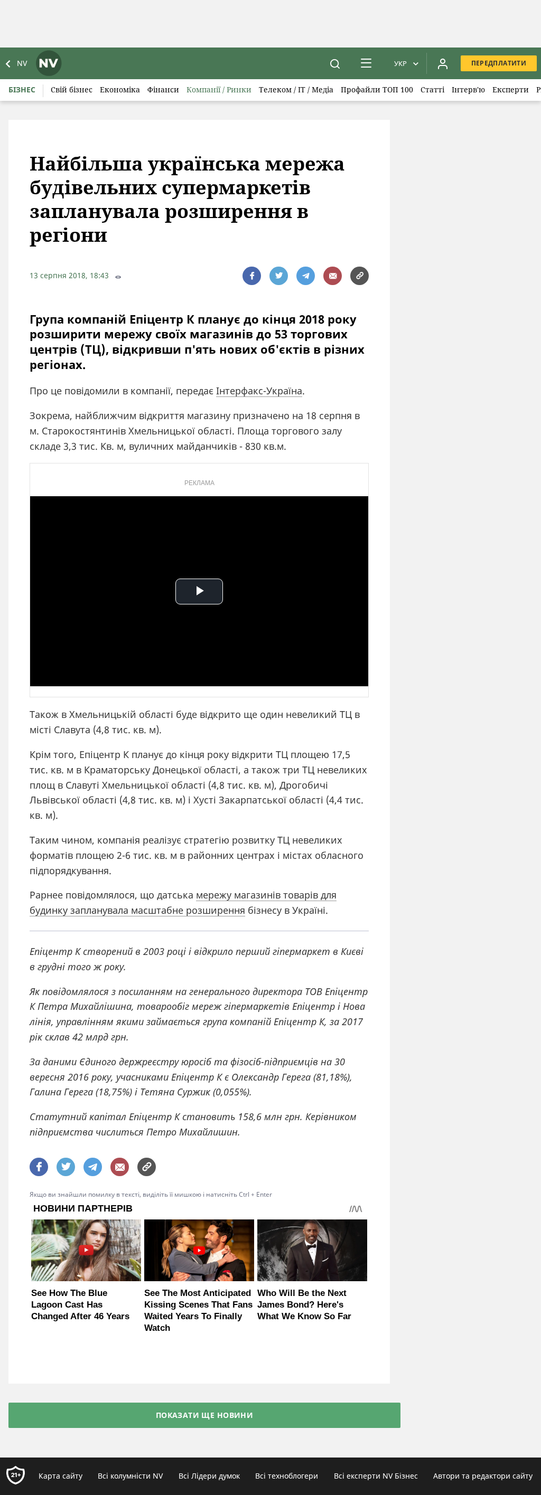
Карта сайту (60, 1476)
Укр (400, 63)
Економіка (120, 89)
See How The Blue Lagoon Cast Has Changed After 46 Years (80, 1304)
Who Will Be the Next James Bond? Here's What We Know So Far (304, 1304)
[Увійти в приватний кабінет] (442, 63)
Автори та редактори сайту (483, 1476)
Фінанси (163, 89)
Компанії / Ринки (218, 89)
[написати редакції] (332, 276)
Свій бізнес (71, 89)
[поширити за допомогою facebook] (251, 276)
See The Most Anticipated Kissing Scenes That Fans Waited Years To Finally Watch (198, 1310)
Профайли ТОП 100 (377, 89)
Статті (432, 89)
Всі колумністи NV (130, 1476)
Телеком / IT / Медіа (296, 89)
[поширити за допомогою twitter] (278, 276)
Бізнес (21, 89)
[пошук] (335, 63)
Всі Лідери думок (209, 1476)
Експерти (510, 89)
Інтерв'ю (468, 89)
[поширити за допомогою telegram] (305, 276)
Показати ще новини (205, 1415)
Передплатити (498, 63)
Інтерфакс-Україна (259, 390)
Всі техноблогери (286, 1476)
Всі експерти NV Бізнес (376, 1476)
